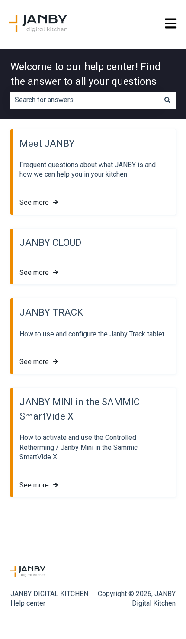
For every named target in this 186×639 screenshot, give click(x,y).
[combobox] (84, 100)
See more (34, 202)
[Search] (167, 100)
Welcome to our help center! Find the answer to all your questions (85, 74)
